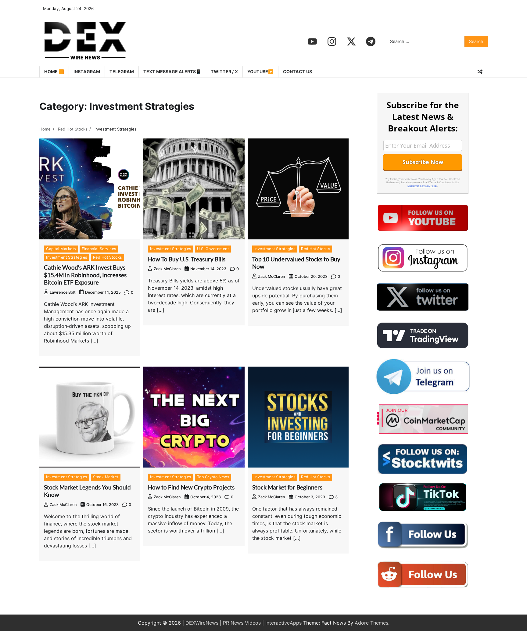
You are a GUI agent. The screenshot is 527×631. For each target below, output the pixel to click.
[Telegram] (371, 41)
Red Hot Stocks (107, 257)
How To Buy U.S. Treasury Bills (186, 259)
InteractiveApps (283, 623)
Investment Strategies (66, 257)
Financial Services (99, 248)
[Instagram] (332, 41)
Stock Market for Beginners (287, 487)
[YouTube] (312, 41)
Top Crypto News (213, 477)
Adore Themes (371, 623)
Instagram (86, 71)
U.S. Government (213, 248)
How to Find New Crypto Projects (191, 487)
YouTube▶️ (260, 71)
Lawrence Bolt (63, 292)
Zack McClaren (167, 269)
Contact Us (297, 71)
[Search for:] (424, 41)
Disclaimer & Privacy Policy (422, 185)
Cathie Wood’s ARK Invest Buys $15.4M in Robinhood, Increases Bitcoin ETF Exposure (85, 275)
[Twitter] (351, 41)
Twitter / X (224, 71)
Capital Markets (61, 248)
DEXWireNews (201, 623)
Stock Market (105, 477)
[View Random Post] (480, 71)
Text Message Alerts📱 (172, 71)
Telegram (121, 71)
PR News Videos (242, 623)
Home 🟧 (54, 71)
